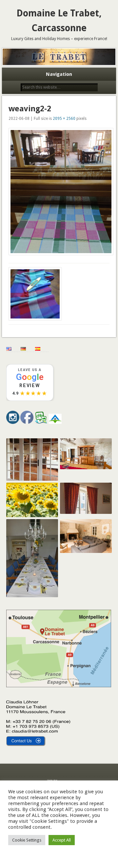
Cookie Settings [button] (26, 840)
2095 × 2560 (64, 118)
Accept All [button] (61, 840)
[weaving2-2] (59, 191)
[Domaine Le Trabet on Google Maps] (58, 685)
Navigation (59, 74)
